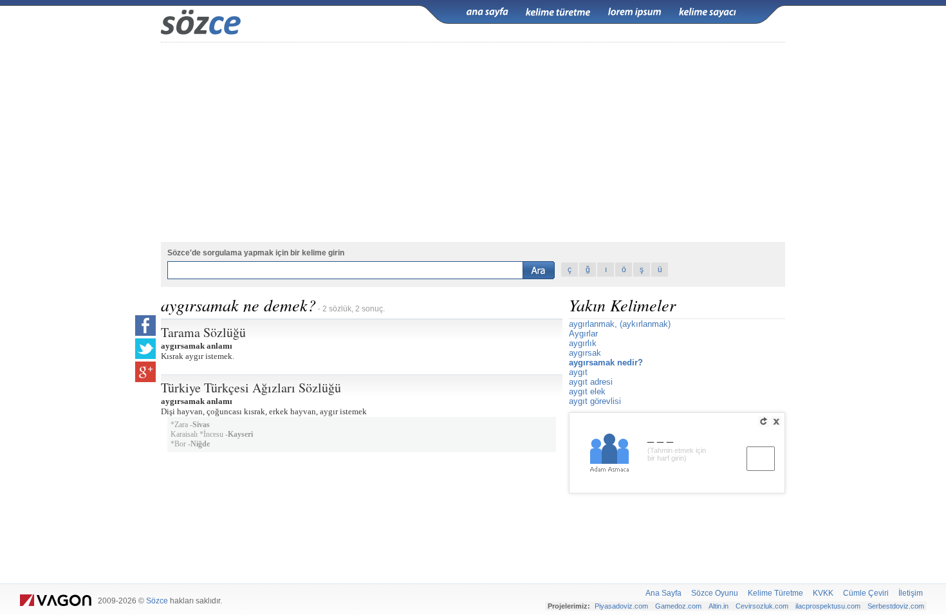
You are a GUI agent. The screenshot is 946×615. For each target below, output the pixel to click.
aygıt (578, 372)
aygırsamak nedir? (606, 362)
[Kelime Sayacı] (708, 12)
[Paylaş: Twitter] (145, 348)
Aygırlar (583, 333)
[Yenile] (763, 421)
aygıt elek (587, 391)
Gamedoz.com (678, 606)
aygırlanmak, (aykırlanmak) (620, 324)
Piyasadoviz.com (621, 606)
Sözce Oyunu (714, 593)
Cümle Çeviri (866, 593)
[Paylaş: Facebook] (145, 325)
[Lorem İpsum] (634, 12)
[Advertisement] (473, 142)
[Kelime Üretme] (558, 12)
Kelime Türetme (775, 593)
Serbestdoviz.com (895, 606)
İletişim (910, 593)
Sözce (157, 600)
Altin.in (718, 606)
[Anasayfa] (487, 12)
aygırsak (585, 353)
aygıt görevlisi (595, 401)
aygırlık (583, 343)
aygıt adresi (591, 382)
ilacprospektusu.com (827, 606)
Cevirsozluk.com (762, 606)
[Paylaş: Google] (145, 372)
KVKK (823, 593)
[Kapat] (776, 421)
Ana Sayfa (663, 593)
